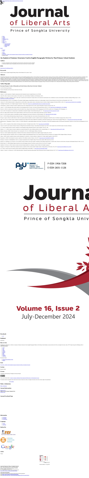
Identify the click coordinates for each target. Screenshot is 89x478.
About (3, 42)
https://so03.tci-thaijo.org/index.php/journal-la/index (8, 470)
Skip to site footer (20, 0)
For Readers (4, 417)
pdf (3, 336)
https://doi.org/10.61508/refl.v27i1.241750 (64, 146)
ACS (3, 348)
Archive (3, 38)
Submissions (4, 41)
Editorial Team (7, 45)
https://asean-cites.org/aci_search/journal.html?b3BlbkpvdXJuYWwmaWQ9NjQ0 (15, 475)
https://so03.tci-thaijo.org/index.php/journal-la (10, 474)
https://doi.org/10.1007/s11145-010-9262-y (7, 98)
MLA (3, 354)
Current (3, 37)
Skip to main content (3, 0)
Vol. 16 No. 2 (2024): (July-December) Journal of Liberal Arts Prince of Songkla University (17, 54)
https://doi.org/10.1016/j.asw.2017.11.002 (57, 129)
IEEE (3, 353)
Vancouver (4, 356)
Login (3, 50)
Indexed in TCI (2, 390)
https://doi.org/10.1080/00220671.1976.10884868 (59, 107)
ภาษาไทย (4, 424)
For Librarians (4, 419)
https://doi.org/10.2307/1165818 (51, 114)
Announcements (7, 44)
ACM (3, 347)
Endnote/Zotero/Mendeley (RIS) (7, 359)
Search (1, 48)
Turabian (3, 355)
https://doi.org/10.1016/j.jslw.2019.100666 (75, 119)
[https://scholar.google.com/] (8, 449)
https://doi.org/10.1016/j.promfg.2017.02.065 (51, 110)
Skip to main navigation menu (12, 0)
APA (3, 349)
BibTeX (3, 360)
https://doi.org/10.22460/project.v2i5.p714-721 (66, 150)
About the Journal (7, 43)
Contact (6, 46)
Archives (4, 53)
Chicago (3, 351)
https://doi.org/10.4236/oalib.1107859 (41, 148)
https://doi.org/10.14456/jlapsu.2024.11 (6, 68)
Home (3, 36)
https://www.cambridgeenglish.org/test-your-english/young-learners (39, 103)
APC (3, 40)
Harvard (3, 352)
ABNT (3, 350)
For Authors (4, 418)
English (3, 423)
